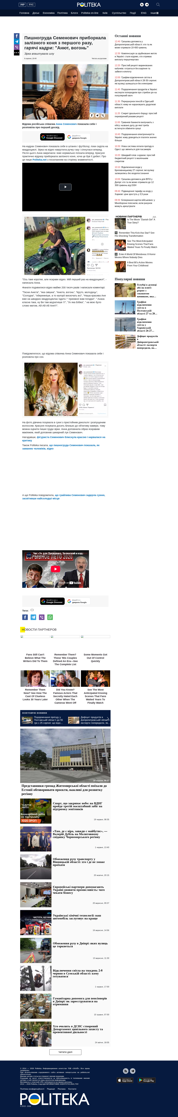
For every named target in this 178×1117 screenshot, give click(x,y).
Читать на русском (99, 58)
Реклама (61, 1089)
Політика (62, 13)
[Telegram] (147, 4)
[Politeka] (89, 5)
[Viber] (16, 47)
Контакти (72, 1089)
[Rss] (142, 4)
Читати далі (65, 1052)
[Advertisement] (65, 329)
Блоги (74, 13)
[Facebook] (16, 36)
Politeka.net (40, 159)
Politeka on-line (89, 13)
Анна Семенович (66, 124)
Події (133, 13)
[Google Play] (147, 1080)
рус (31, 4)
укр (22, 4)
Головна (24, 13)
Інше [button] (153, 13)
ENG (143, 13)
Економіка (49, 13)
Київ (105, 13)
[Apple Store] (125, 1080)
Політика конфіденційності (32, 1089)
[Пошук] (158, 4)
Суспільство (119, 13)
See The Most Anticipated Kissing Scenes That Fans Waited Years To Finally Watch (142, 244)
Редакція (51, 1089)
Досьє (36, 13)
